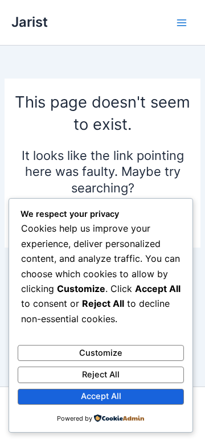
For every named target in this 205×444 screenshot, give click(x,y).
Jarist (29, 22)
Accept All (101, 396)
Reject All (101, 374)
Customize (100, 353)
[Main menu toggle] (182, 23)
